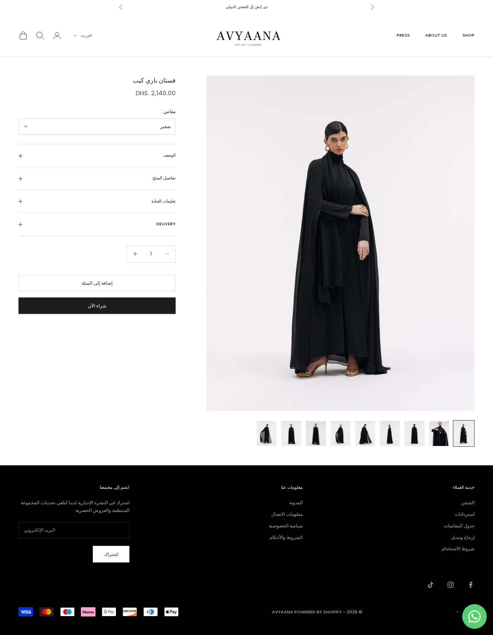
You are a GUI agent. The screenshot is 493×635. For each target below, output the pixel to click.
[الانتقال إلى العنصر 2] (439, 433)
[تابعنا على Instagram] (450, 585)
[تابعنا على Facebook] (471, 585)
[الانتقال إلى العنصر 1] (464, 433)
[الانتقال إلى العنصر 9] (266, 433)
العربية (86, 35)
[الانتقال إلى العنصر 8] (291, 433)
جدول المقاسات (459, 525)
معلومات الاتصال (287, 514)
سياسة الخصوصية (286, 525)
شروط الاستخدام (458, 548)
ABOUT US (436, 35)
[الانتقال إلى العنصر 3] (414, 433)
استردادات (465, 514)
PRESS (403, 35)
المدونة (296, 502)
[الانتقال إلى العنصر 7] (316, 433)
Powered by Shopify (318, 612)
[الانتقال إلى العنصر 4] (390, 433)
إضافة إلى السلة (97, 283)
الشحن (468, 502)
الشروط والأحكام (286, 537)
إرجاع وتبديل (463, 537)
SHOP (469, 35)
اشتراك (111, 554)
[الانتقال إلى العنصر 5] (365, 433)
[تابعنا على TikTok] (430, 585)
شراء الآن (97, 305)
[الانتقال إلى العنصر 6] (340, 433)
